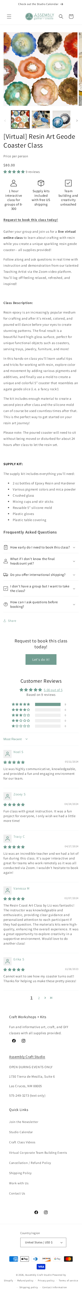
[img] (14, 762)
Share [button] (12, 621)
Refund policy (25, 1280)
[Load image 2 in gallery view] (41, 119)
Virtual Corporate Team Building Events (38, 1153)
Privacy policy (46, 1280)
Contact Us (17, 1193)
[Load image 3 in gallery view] (61, 119)
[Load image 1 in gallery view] (20, 119)
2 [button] (39, 998)
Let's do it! (41, 659)
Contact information (54, 1287)
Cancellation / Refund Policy (30, 1163)
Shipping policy (28, 1287)
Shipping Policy (20, 1173)
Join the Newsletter (23, 1122)
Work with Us (18, 1183)
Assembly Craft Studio (27, 1056)
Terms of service (68, 1280)
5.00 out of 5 (53, 690)
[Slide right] (77, 121)
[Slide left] (5, 121)
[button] (9, 17)
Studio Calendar (21, 1132)
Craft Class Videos (22, 1142)
